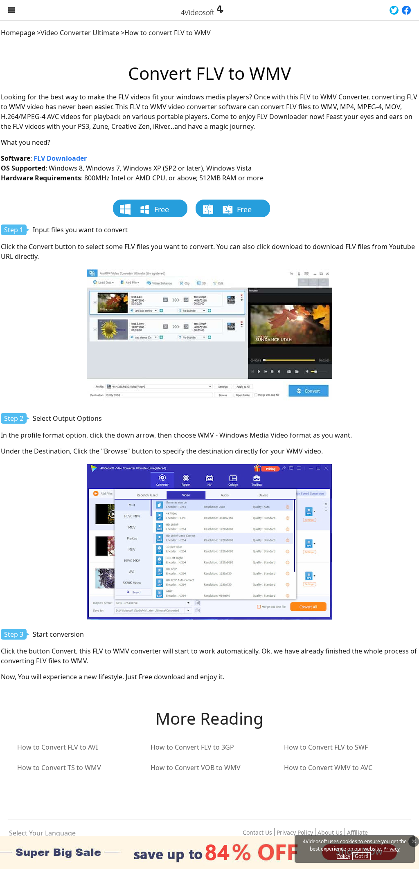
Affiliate (357, 832)
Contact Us (257, 832)
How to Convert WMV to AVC (328, 767)
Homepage (18, 32)
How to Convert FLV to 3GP (192, 747)
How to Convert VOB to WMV (196, 767)
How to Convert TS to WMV (59, 767)
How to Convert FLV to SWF (326, 747)
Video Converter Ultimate (80, 32)
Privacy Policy (295, 832)
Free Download (154, 210)
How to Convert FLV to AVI (57, 747)
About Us (330, 832)
